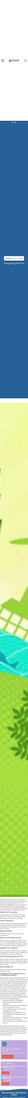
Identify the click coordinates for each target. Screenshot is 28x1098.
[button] (15, 122)
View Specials (7, 1056)
